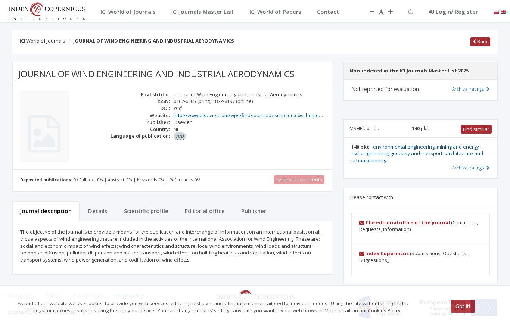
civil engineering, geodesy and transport (397, 153)
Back (482, 41)
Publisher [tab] (253, 211)
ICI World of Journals (42, 40)
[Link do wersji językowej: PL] (496, 11)
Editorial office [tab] (205, 211)
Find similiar (476, 129)
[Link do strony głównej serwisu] (46, 10)
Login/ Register (457, 11)
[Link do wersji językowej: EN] (503, 11)
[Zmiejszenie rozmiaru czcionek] (368, 11)
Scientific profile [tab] (146, 211)
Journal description (46, 211)
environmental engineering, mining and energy (426, 146)
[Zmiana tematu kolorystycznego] (411, 11)
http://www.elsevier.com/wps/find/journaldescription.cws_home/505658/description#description (283, 115)
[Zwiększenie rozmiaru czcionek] (394, 11)
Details (98, 211)
